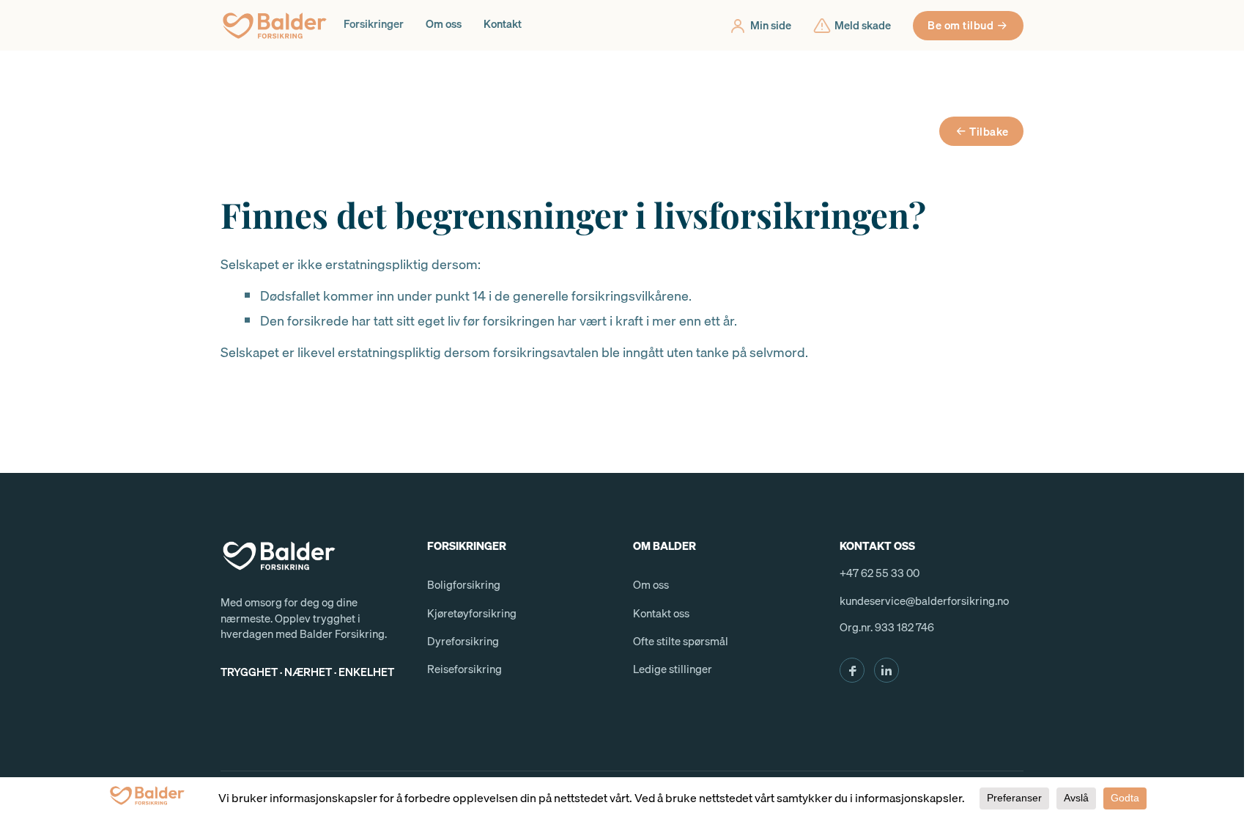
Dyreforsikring (463, 641)
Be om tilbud (960, 25)
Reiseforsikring (464, 668)
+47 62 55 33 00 (879, 572)
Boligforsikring (463, 584)
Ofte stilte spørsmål (680, 641)
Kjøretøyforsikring (472, 613)
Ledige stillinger (672, 668)
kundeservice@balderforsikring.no (924, 600)
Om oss (444, 23)
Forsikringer (374, 23)
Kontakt (503, 23)
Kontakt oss (661, 613)
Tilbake (989, 131)
